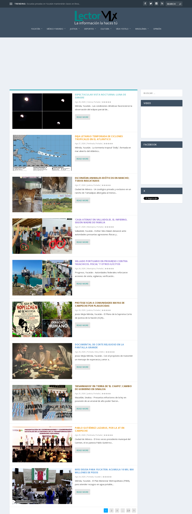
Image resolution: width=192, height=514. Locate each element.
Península (91, 143)
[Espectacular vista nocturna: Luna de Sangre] (42, 111)
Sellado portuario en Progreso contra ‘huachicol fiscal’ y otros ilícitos (101, 263)
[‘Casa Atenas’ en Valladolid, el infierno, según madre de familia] (42, 236)
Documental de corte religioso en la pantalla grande (99, 346)
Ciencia (90, 102)
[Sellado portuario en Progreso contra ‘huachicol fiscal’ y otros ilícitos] (42, 278)
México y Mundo (55, 29)
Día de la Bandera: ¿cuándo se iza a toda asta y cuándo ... (53, 3)
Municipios (91, 227)
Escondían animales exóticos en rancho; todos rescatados (102, 179)
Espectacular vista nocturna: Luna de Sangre (100, 96)
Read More (82, 117)
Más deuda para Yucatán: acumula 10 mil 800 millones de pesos (104, 471)
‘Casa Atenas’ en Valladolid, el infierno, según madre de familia (101, 221)
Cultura (104, 29)
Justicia (73, 29)
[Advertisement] (96, 58)
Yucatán (35, 29)
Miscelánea (140, 29)
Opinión (157, 29)
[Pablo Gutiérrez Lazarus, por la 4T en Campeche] (42, 444)
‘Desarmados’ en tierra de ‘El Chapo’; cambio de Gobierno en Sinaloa (103, 388)
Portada (97, 102)
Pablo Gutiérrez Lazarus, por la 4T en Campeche (100, 429)
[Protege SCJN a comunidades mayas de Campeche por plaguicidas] (42, 319)
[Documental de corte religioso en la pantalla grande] (42, 361)
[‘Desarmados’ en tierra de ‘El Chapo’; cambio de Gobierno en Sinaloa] (42, 403)
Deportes (89, 29)
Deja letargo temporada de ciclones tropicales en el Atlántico (99, 138)
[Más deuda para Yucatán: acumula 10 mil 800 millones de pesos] (42, 486)
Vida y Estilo (122, 29)
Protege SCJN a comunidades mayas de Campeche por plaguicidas (100, 304)
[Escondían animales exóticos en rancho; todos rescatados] (42, 194)
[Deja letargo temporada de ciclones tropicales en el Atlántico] (42, 153)
